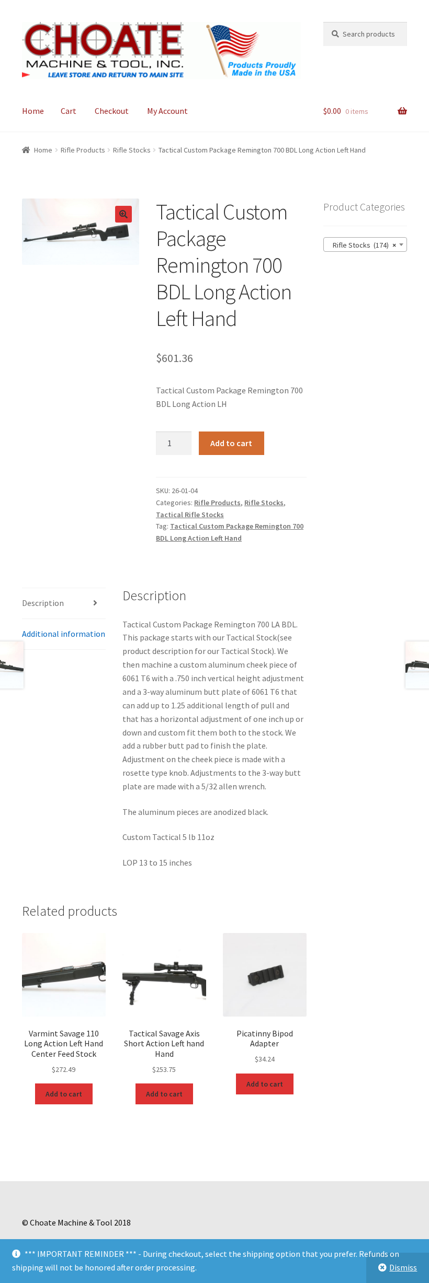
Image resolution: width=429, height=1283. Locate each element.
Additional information (63, 633)
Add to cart (231, 443)
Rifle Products (83, 150)
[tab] (64, 603)
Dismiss (403, 1267)
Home (33, 111)
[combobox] (365, 244)
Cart (68, 111)
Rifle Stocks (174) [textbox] (362, 245)
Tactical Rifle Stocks (190, 514)
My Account (167, 111)
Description (43, 603)
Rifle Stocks (132, 150)
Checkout (112, 111)
